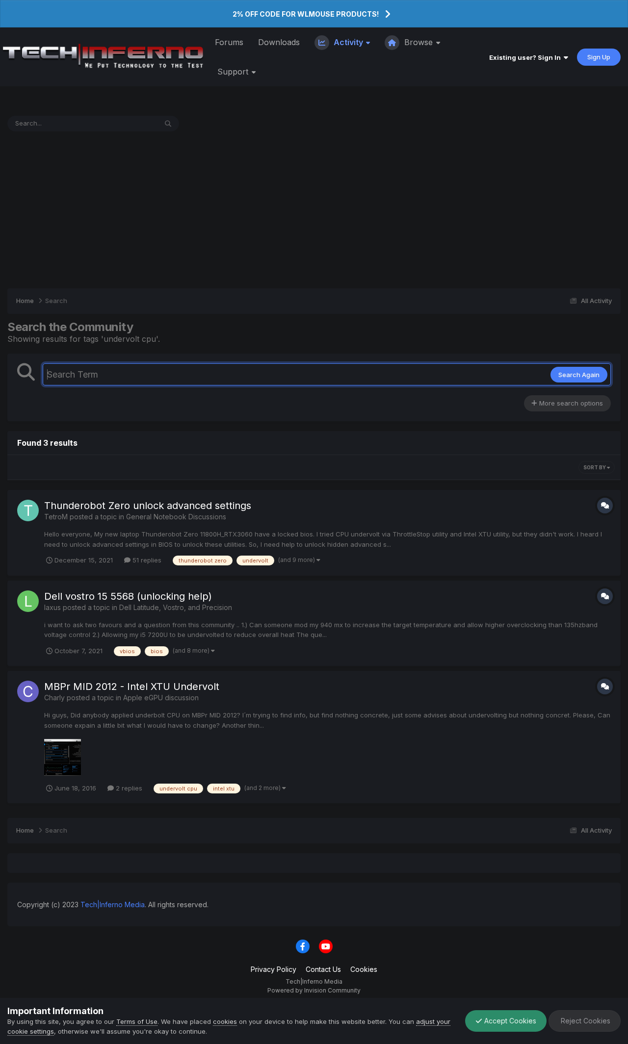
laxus (52, 607)
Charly (54, 697)
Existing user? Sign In (526, 57)
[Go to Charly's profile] (28, 691)
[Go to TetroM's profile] (28, 510)
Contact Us (323, 969)
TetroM (56, 516)
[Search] (168, 123)
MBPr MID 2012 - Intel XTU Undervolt (131, 686)
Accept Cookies (509, 1021)
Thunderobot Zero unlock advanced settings (147, 505)
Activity (348, 42)
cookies (225, 1021)
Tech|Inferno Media (112, 904)
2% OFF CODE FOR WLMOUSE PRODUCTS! (306, 14)
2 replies (128, 788)
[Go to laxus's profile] (28, 601)
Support (234, 71)
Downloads (279, 42)
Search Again (579, 375)
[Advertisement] (314, 210)
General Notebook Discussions (176, 516)
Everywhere (126, 123)
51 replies (146, 560)
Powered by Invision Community (314, 990)
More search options (570, 403)
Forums (229, 42)
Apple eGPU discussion (161, 697)
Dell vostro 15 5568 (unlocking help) (128, 596)
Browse (418, 42)
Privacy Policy (273, 969)
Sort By (595, 467)
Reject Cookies (584, 1021)
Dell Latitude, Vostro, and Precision (175, 607)
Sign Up (598, 57)
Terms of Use (136, 1021)
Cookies (363, 969)
